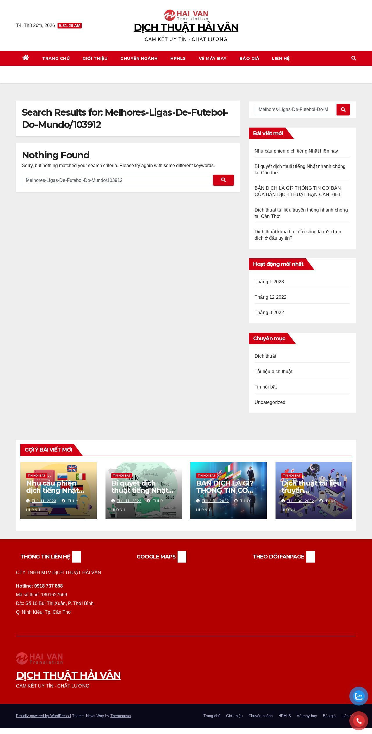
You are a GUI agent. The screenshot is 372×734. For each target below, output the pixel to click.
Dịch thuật (265, 356)
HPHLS (178, 58)
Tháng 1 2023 (269, 281)
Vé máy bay (213, 58)
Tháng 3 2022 (269, 312)
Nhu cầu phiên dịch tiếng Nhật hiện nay (296, 150)
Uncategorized (270, 402)
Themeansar (120, 716)
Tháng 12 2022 (271, 297)
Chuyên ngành (139, 58)
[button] (353, 58)
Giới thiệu (95, 58)
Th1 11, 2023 (44, 501)
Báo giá (249, 58)
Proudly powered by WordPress (43, 716)
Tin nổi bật (266, 386)
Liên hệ (281, 58)
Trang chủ (56, 58)
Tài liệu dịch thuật (273, 371)
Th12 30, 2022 (300, 501)
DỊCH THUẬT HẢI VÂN (186, 27)
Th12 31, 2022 (215, 501)
